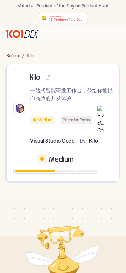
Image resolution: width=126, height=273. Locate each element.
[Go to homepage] (22, 34)
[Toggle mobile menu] (114, 34)
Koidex (13, 56)
